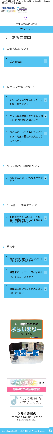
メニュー (28, 29)
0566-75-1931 (29, 24)
